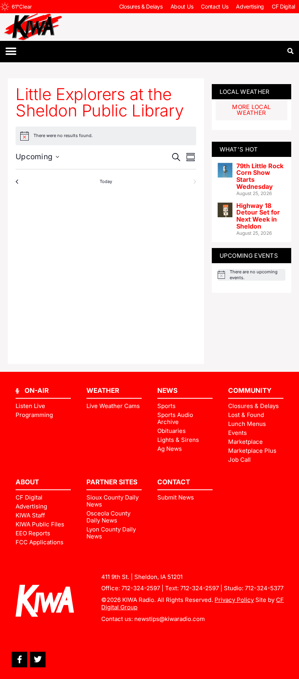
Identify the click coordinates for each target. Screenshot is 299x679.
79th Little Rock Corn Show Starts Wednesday (259, 176)
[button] (10, 51)
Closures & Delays (141, 6)
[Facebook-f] (19, 659)
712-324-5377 (264, 588)
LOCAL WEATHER (245, 91)
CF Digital (283, 6)
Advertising (250, 6)
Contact (173, 482)
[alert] (251, 275)
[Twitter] (38, 659)
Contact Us (214, 6)
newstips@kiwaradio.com (169, 619)
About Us (182, 6)
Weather (102, 390)
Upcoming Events (249, 255)
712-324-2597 (140, 588)
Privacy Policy (234, 599)
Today (106, 181)
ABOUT (27, 482)
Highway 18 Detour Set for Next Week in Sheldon (258, 216)
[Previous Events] (18, 182)
